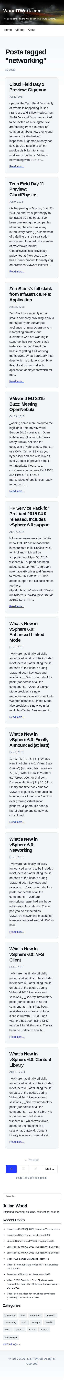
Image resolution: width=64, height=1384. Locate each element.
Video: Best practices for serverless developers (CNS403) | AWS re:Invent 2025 (31, 1295)
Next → (50, 1169)
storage (36, 1322)
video (7, 1329)
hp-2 (24, 1322)
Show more (11, 1337)
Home (8, 29)
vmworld (51, 1315)
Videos (19, 29)
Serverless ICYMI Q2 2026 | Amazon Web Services (33, 1229)
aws (23, 1315)
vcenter (44, 1329)
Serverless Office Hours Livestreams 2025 (28, 1274)
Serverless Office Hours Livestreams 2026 (28, 1235)
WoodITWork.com (22, 10)
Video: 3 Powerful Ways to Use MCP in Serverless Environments (32, 1266)
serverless (35, 1315)
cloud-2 (20, 1329)
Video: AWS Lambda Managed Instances (28, 1258)
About (31, 29)
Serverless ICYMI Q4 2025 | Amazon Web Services (33, 1252)
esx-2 (32, 1329)
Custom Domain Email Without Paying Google (30, 1241)
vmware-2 (10, 1315)
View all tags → (12, 1344)
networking (10, 1322)
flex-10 (49, 1322)
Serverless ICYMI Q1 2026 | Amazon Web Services (33, 1246)
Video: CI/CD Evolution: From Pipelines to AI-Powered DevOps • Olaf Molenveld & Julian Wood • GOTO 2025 (33, 1284)
